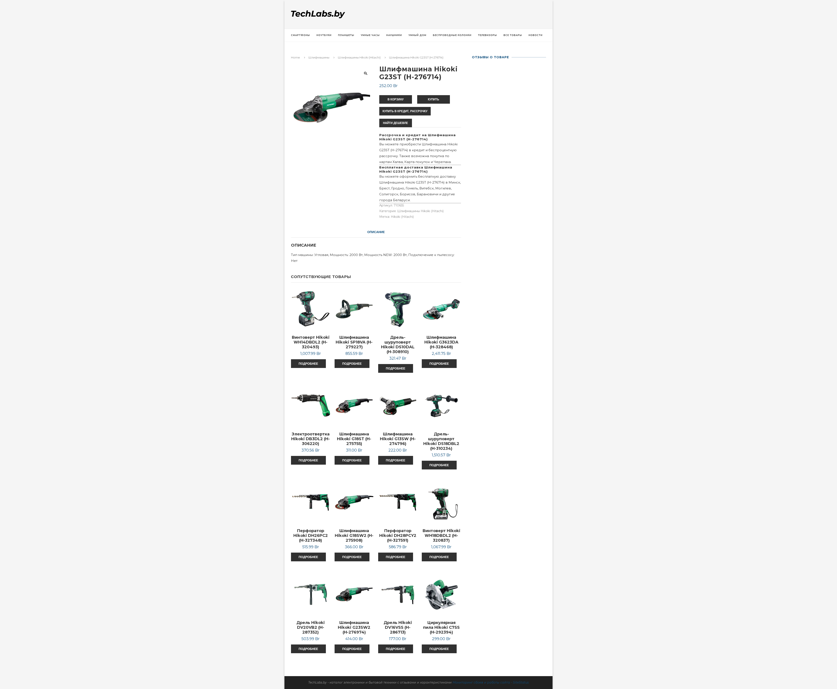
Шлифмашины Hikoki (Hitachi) (359, 57)
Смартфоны (300, 35)
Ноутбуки (324, 35)
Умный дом (417, 35)
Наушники (394, 35)
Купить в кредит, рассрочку (405, 111)
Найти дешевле (395, 123)
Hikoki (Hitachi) (402, 217)
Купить (433, 99)
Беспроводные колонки (452, 35)
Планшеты (346, 35)
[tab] (376, 232)
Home (295, 57)
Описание (376, 232)
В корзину (396, 99)
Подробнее (308, 363)
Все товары (513, 35)
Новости (536, 35)
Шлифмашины (318, 57)
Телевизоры (487, 35)
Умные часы (370, 35)
